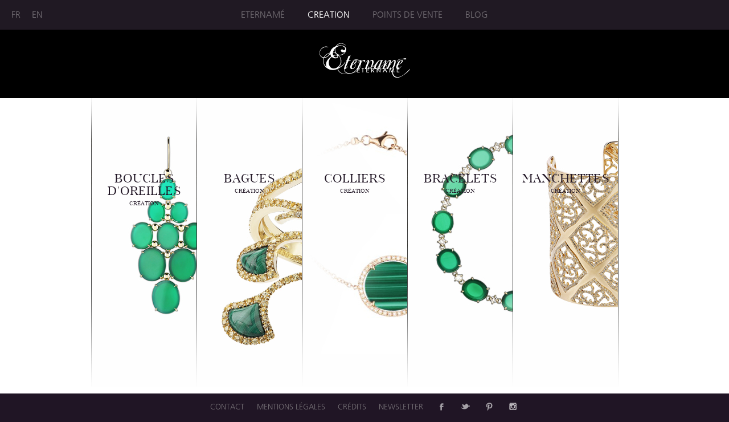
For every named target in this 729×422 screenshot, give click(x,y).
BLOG (476, 14)
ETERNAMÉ (263, 14)
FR (16, 14)
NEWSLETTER (401, 407)
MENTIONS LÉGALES (291, 407)
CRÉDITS (352, 407)
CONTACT (227, 407)
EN (37, 14)
